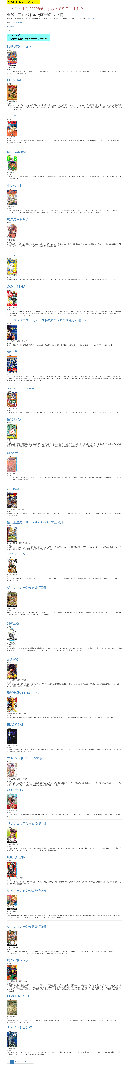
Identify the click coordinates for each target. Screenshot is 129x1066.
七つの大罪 (14, 185)
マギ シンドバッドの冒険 (24, 758)
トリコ (11, 116)
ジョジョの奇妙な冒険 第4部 (26, 823)
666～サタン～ (17, 789)
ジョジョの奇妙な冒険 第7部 (26, 587)
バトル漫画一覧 (12, 27)
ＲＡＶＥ (13, 255)
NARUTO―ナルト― (21, 46)
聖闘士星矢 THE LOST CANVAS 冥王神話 (35, 522)
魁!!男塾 (12, 352)
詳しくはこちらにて (94, 18)
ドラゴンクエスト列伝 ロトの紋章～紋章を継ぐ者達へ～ (47, 320)
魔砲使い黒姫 (16, 857)
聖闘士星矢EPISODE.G (23, 692)
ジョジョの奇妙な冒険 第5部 (26, 890)
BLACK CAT (15, 724)
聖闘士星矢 (14, 419)
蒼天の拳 (13, 659)
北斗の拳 (13, 488)
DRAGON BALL (17, 151)
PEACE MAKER (18, 995)
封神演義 (13, 623)
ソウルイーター (18, 554)
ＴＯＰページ (11, 31)
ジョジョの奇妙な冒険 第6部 (26, 926)
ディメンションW (19, 1027)
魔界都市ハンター (19, 960)
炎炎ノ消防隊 (16, 286)
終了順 (15, 22)
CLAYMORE (15, 452)
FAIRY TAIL (14, 80)
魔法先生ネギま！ (19, 219)
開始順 (20, 22)
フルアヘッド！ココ (21, 387)
